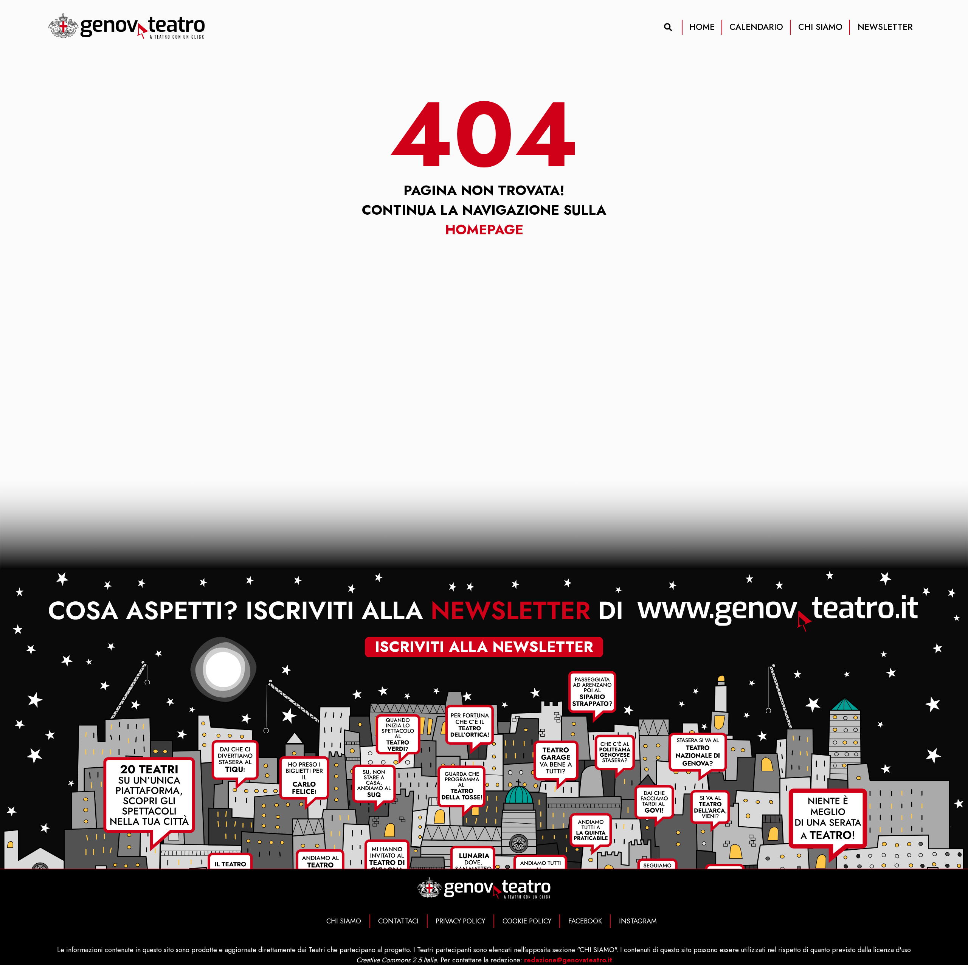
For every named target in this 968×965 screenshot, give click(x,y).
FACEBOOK (585, 921)
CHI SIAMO (820, 27)
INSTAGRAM (638, 921)
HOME (702, 27)
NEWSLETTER (885, 27)
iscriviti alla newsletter (484, 647)
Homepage (484, 229)
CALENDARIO (756, 27)
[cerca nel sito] (668, 27)
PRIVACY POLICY (460, 921)
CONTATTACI (398, 921)
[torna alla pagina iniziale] (127, 26)
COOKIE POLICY (527, 921)
